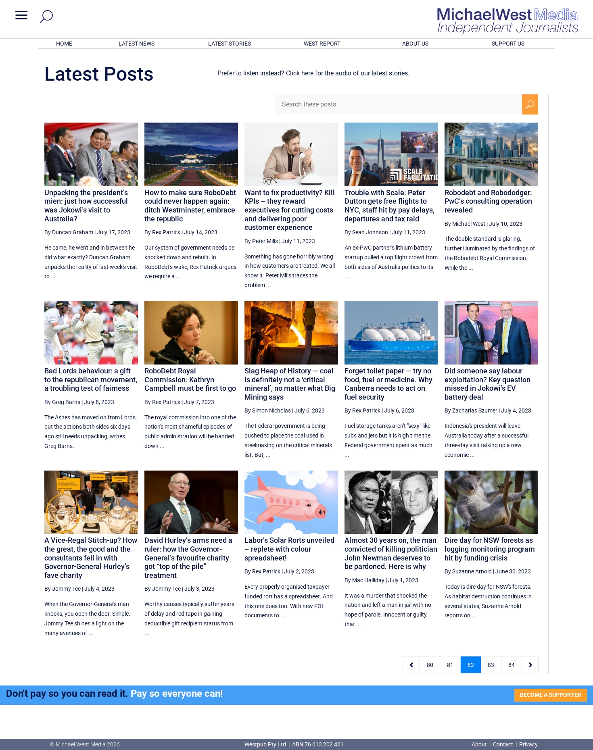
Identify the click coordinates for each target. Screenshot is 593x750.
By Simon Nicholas (267, 410)
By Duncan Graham (68, 232)
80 (430, 665)
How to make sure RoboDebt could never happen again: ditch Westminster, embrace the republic (190, 205)
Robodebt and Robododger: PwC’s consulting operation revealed (488, 201)
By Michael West (465, 224)
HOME (64, 43)
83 (491, 665)
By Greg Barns (62, 402)
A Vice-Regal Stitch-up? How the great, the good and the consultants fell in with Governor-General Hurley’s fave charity (90, 557)
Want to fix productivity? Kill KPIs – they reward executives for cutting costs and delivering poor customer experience (289, 209)
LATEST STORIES (229, 43)
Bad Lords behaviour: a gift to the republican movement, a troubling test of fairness (90, 379)
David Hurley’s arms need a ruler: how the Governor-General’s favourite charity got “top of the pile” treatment (188, 557)
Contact (503, 744)
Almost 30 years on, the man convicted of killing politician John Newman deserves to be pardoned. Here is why (391, 553)
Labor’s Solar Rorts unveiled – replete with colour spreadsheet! (289, 549)
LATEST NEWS (137, 43)
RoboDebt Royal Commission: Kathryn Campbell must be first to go (190, 379)
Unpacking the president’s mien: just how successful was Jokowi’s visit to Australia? (86, 205)
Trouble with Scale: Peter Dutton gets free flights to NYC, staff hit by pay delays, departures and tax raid (389, 205)
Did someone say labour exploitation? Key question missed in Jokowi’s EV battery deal (487, 384)
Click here (299, 73)
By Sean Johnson (366, 232)
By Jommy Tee (62, 588)
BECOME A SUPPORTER (550, 695)
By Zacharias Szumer (471, 410)
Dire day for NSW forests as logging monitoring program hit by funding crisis (490, 549)
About (480, 744)
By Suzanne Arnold (468, 571)
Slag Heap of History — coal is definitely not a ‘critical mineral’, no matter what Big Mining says (289, 384)
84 (511, 665)
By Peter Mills (261, 241)
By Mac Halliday (364, 580)
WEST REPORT (322, 43)
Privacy (528, 744)
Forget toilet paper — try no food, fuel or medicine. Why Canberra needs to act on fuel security (388, 384)
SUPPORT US (508, 43)
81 (450, 665)
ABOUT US (415, 43)
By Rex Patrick (162, 232)
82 (471, 665)
